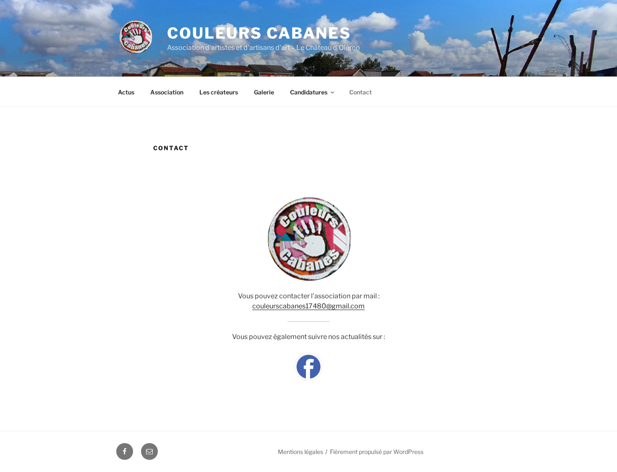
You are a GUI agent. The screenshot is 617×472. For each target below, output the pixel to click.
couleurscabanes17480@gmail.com (308, 306)
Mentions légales (300, 451)
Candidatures (308, 92)
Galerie (264, 92)
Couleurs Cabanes (259, 33)
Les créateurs (218, 92)
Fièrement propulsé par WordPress (377, 451)
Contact (360, 92)
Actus (126, 92)
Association (166, 92)
